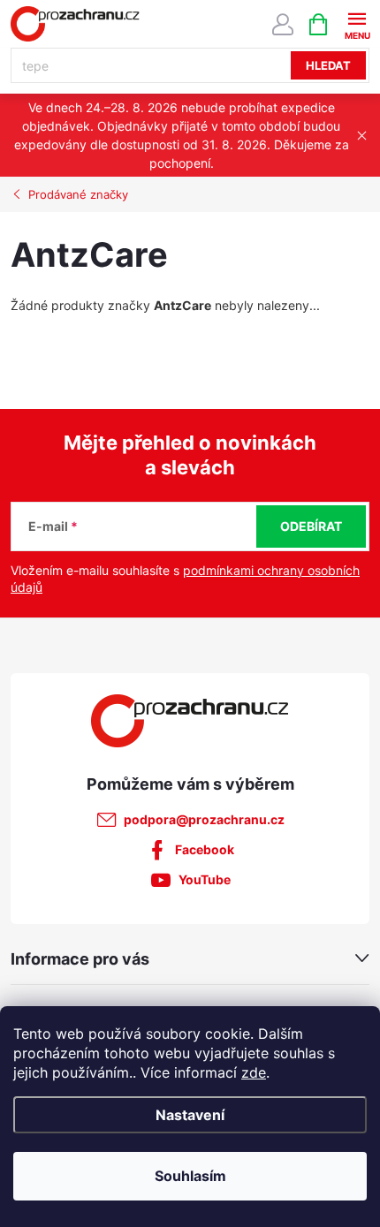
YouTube (205, 879)
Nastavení (190, 1115)
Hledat (328, 65)
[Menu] (356, 23)
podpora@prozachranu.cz (204, 819)
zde (253, 1072)
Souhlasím (190, 1176)
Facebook (204, 849)
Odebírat (311, 526)
